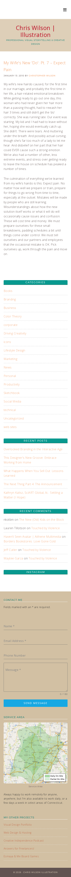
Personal (10, 376)
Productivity (12, 384)
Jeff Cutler (10, 550)
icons (7, 342)
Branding (10, 299)
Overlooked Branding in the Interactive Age (33, 449)
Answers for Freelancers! (19, 848)
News (8, 367)
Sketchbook (12, 393)
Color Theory (13, 316)
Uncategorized (14, 418)
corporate (11, 325)
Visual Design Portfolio (18, 824)
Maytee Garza (13, 558)
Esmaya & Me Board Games (21, 856)
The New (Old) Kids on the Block (41, 520)
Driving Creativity (15, 333)
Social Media (12, 401)
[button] (65, 9)
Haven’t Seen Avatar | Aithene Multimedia (32, 537)
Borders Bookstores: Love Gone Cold (30, 541)
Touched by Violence (45, 528)
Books (8, 291)
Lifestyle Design (14, 350)
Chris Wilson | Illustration (35, 31)
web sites (10, 427)
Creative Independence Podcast (24, 840)
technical (10, 410)
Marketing (10, 359)
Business (10, 308)
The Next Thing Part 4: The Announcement (33, 484)
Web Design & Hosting (17, 832)
